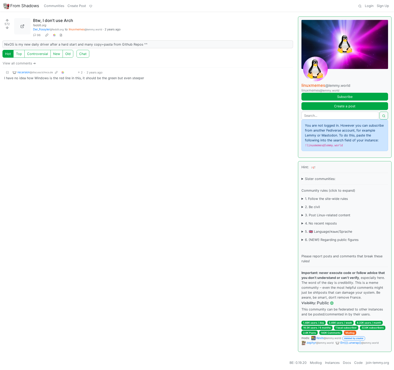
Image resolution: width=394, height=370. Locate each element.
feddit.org (39, 25)
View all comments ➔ (19, 63)
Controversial (37, 54)
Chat (83, 54)
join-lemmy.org (377, 363)
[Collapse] (7, 72)
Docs (347, 363)
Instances (332, 363)
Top (19, 54)
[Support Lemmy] (91, 6)
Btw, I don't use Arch (53, 20)
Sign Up (383, 6)
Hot (8, 54)
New (56, 54)
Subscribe (345, 97)
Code (358, 363)
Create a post (344, 106)
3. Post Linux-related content (327, 215)
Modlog (350, 332)
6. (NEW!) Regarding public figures (331, 240)
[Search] (360, 6)
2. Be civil (312, 207)
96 (39, 35)
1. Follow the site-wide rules (326, 199)
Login (369, 6)
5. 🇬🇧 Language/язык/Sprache (328, 231)
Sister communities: (320, 179)
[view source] (61, 35)
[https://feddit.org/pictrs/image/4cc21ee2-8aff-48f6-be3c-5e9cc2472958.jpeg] (22, 26)
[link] (46, 35)
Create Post (77, 6)
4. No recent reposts (321, 223)
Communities (54, 6)
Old (68, 54)
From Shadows (24, 5)
